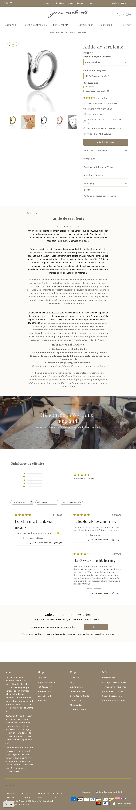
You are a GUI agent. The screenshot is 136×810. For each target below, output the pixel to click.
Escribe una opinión (112, 482)
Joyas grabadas (62, 33)
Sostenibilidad (85, 24)
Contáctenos (108, 677)
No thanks (90, 87)
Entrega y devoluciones (114, 682)
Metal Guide (76, 705)
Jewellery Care (77, 691)
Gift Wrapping (90, 83)
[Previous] (39, 3)
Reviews (126, 24)
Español (114, 3)
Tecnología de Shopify (17, 804)
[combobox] (46, 502)
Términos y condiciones (114, 687)
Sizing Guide (76, 687)
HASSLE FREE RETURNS (99, 109)
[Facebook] (4, 3)
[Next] (97, 3)
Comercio (11, 24)
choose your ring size (94, 70)
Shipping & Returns (93, 175)
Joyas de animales (34, 24)
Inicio (52, 33)
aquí (102, 340)
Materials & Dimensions (95, 150)
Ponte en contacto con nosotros (99, 196)
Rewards (74, 677)
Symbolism (89, 159)
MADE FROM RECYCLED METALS (104, 128)
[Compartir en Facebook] (85, 190)
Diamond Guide (78, 709)
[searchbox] (20, 502)
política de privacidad (113, 691)
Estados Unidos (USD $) (111, 792)
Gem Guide (75, 700)
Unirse (96, 627)
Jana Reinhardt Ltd (43, 801)
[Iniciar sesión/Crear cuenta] (123, 14)
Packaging (88, 183)
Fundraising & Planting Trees (98, 167)
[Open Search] (118, 14)
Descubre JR (106, 24)
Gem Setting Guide (79, 696)
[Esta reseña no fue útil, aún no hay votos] (60, 542)
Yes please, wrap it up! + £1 (97, 91)
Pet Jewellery (61, 24)
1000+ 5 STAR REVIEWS (99, 134)
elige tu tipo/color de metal (97, 56)
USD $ (127, 3)
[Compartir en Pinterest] (89, 190)
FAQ (72, 682)
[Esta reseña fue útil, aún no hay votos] (55, 542)
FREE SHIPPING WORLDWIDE (102, 103)
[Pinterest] (11, 3)
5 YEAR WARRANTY (97, 114)
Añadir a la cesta (105, 142)
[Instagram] (7, 3)
